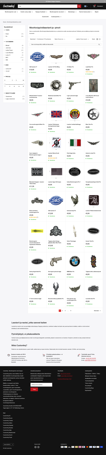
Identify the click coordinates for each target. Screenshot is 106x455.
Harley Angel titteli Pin (35, 271)
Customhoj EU (6, 415)
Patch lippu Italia (71, 153)
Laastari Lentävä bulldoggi (74, 124)
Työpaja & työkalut (40, 12)
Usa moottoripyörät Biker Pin (36, 124)
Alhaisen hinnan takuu (90, 376)
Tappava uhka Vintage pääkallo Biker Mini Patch (54, 242)
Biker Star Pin (89, 124)
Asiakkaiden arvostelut (91, 378)
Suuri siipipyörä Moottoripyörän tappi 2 (35, 154)
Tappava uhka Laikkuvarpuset (93, 271)
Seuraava (96, 310)
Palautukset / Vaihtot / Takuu (92, 373)
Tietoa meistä (88, 383)
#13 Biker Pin (70, 67)
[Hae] (79, 6)
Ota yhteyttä (88, 385)
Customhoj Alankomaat (9, 432)
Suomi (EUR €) (7, 444)
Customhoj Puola (7, 437)
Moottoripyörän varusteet (57, 12)
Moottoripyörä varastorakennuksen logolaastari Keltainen (35, 243)
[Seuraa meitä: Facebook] (35, 447)
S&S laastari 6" (52, 210)
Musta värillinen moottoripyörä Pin (34, 211)
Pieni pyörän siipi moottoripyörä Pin (71, 299)
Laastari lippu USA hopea (54, 182)
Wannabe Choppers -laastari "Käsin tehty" (36, 182)
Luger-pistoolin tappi (72, 95)
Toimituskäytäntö (89, 381)
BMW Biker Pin (70, 271)
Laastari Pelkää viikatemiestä (93, 210)
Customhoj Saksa (7, 423)
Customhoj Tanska (8, 420)
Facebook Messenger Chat (64, 379)
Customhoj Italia (7, 430)
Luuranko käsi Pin (90, 298)
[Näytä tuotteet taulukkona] (97, 39)
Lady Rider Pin (89, 67)
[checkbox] (14, 34)
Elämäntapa (71, 12)
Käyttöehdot (88, 390)
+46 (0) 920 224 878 (91, 358)
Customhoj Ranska (8, 427)
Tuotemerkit (45, 16)
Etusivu (4, 22)
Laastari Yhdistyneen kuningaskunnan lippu (53, 125)
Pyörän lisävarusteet (84, 12)
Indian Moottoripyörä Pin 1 (74, 182)
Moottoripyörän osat (10, 12)
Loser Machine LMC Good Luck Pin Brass (92, 96)
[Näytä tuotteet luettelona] (99, 39)
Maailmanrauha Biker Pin (54, 95)
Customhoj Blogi (89, 388)
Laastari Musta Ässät (53, 153)
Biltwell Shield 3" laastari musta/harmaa (35, 96)
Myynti (96, 12)
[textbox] (9, 80)
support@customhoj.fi (90, 360)
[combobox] (47, 6)
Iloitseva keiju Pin (71, 210)
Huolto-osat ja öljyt (26, 12)
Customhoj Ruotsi (7, 418)
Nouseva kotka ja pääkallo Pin (56, 298)
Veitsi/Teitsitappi (71, 241)
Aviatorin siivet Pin (90, 153)
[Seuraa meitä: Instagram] (38, 447)
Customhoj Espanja (8, 425)
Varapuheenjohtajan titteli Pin (93, 182)
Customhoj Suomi (7, 435)
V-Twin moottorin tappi (35, 298)
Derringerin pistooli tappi (54, 271)
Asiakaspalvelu (55, 16)
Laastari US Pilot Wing (54, 67)
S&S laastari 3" (33, 67)
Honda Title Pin (90, 241)
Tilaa (34, 389)
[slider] (5, 84)
